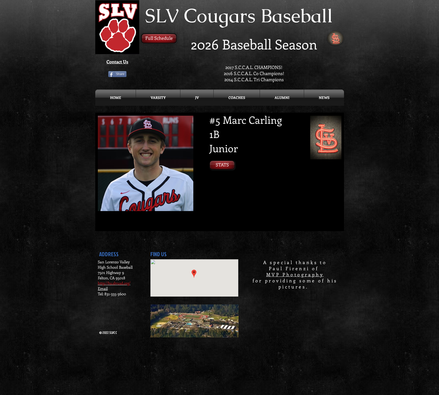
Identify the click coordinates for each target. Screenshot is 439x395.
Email (103, 288)
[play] (182, 207)
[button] (145, 163)
